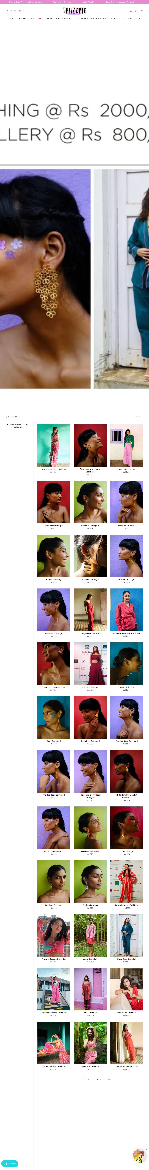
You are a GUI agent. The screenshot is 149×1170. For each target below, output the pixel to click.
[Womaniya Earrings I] (53, 609)
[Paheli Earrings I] (126, 827)
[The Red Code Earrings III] (126, 717)
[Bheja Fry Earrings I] (90, 556)
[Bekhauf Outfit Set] (126, 445)
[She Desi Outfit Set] (90, 663)
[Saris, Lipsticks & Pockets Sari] (53, 445)
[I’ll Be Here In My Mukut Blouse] (126, 609)
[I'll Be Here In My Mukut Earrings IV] (90, 771)
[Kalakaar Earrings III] (90, 502)
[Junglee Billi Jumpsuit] (90, 609)
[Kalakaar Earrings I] (53, 881)
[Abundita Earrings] (53, 556)
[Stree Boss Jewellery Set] (53, 663)
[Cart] (141, 11)
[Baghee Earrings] (90, 881)
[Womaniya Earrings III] (53, 827)
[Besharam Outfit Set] (90, 1043)
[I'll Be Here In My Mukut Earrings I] (90, 445)
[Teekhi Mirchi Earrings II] (90, 827)
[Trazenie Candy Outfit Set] (126, 881)
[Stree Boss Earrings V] (53, 502)
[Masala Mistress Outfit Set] (53, 1043)
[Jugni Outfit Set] (90, 935)
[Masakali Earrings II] (126, 502)
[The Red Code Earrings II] (53, 771)
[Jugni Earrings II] (53, 717)
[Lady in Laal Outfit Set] (126, 989)
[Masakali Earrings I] (126, 556)
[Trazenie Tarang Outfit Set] (53, 935)
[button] (136, 11)
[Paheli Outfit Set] (90, 989)
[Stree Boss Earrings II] (90, 717)
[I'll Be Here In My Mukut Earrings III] (126, 771)
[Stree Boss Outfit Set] (126, 935)
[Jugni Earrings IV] (126, 663)
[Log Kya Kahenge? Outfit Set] (53, 989)
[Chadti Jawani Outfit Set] (126, 1043)
